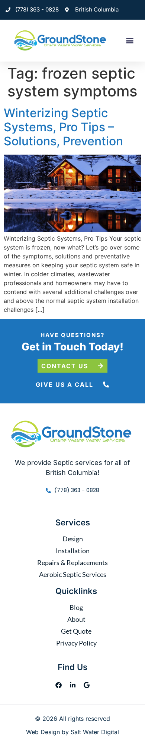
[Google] (86, 685)
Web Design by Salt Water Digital (72, 732)
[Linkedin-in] (72, 685)
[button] (130, 40)
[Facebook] (58, 685)
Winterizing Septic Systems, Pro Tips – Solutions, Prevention (63, 127)
